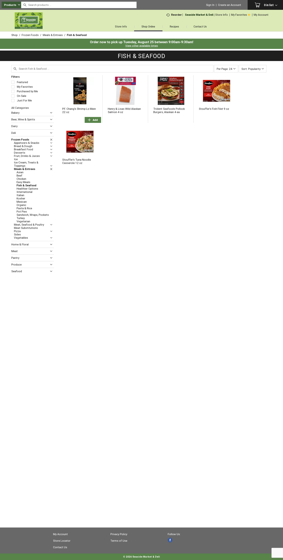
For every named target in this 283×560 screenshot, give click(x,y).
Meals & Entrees (53, 35)
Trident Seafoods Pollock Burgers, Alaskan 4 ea (169, 110)
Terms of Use (118, 540)
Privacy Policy (118, 534)
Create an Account (229, 5)
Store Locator (61, 540)
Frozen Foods (30, 35)
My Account (60, 534)
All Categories (20, 107)
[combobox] (11, 5)
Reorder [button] (176, 14)
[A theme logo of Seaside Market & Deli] (28, 25)
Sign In (210, 5)
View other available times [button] (141, 45)
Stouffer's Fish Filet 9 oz (214, 108)
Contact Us (60, 547)
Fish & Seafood (77, 35)
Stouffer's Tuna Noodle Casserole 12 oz (76, 161)
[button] (50, 113)
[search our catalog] (24, 5)
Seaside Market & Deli (199, 14)
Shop (14, 35)
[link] (170, 540)
